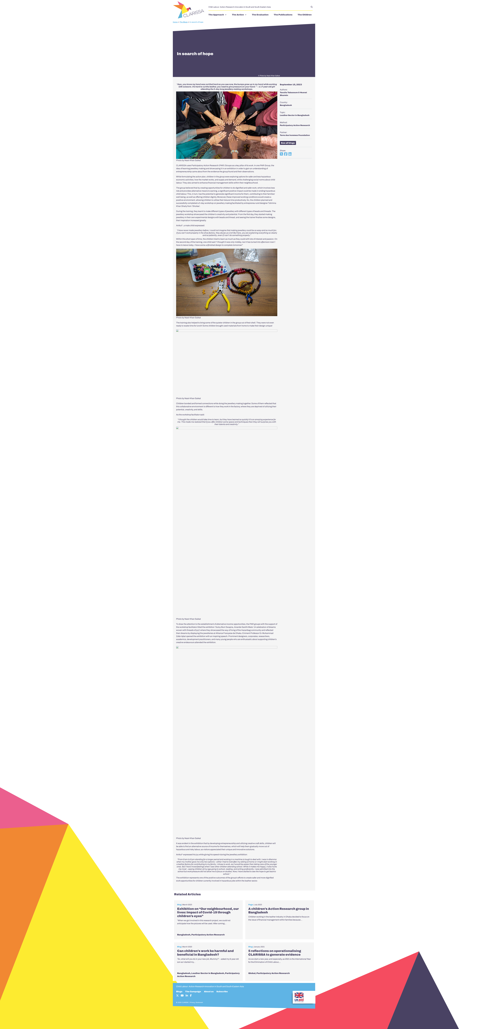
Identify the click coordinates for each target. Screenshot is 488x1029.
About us (209, 991)
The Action (238, 15)
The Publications (283, 15)
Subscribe (222, 991)
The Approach (216, 15)
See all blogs (288, 143)
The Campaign (193, 991)
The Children (305, 15)
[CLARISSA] (189, 10)
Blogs (179, 991)
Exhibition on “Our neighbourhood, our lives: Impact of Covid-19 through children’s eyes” (208, 912)
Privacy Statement (196, 1002)
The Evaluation (260, 15)
